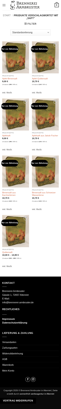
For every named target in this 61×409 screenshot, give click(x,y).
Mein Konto (8, 370)
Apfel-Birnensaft (9, 79)
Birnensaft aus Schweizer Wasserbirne (44, 194)
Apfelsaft (6, 136)
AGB (4, 359)
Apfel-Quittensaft (40, 79)
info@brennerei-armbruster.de (18, 302)
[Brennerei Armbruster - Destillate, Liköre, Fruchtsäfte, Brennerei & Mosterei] (25, 5)
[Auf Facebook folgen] (27, 379)
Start (7, 15)
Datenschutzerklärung (14, 322)
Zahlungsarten (9, 348)
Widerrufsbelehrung (12, 353)
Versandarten (9, 342)
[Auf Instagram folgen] (33, 379)
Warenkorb (8, 365)
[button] (4, 5)
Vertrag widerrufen (18, 400)
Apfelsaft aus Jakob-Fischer (45, 136)
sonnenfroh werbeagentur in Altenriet (37, 394)
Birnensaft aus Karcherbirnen (9, 194)
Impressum (8, 319)
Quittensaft (7, 252)
